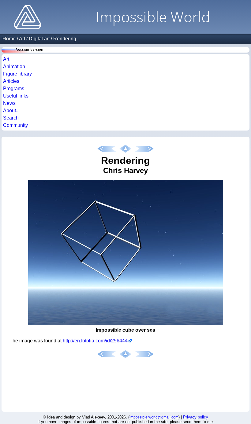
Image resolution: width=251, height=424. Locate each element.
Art (22, 38)
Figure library (17, 73)
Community (15, 125)
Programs (13, 88)
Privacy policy (195, 417)
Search (11, 117)
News (9, 103)
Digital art (39, 38)
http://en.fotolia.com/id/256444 (95, 340)
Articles (11, 81)
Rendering (64, 38)
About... (11, 110)
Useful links (15, 95)
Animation (14, 66)
